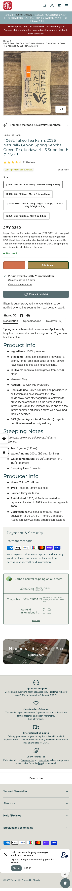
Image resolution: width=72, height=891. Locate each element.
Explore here (36, 655)
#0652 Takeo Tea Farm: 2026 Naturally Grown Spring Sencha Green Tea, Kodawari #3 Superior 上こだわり (34, 44)
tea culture (44, 760)
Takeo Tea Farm (12, 135)
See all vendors (35, 719)
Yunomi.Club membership (17, 30)
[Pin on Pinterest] (28, 315)
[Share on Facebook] (21, 315)
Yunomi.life (16, 880)
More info (36, 621)
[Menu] (66, 5)
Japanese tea (27, 760)
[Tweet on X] (14, 315)
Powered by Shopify (31, 880)
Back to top (36, 778)
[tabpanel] (36, 424)
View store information (20, 284)
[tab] (10, 321)
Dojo (40, 763)
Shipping (58, 243)
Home (6, 41)
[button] (59, 5)
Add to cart (48, 265)
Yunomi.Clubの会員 (25, 14)
